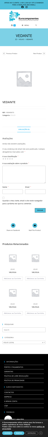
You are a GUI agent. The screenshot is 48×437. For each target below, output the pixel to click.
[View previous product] (4, 53)
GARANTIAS (8, 371)
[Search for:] (36, 25)
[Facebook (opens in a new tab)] (22, 7)
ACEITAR (7, 433)
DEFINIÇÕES (32, 433)
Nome (5, 187)
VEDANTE (29, 39)
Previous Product (11, 53)
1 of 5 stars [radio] (3, 159)
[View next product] (44, 53)
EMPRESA (8, 397)
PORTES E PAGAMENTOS (13, 367)
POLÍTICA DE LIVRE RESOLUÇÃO (16, 376)
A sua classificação (10, 156)
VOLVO (12, 115)
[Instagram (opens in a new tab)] (26, 7)
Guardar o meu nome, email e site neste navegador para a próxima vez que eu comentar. (22, 202)
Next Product (37, 53)
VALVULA (12, 272)
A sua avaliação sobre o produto (15, 163)
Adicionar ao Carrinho (12, 278)
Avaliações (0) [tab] (23, 129)
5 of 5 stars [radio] (12, 159)
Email (28, 187)
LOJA (6, 406)
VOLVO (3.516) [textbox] (23, 342)
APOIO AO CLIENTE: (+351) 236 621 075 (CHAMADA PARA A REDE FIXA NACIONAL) (24, 4)
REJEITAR (19, 433)
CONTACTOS (9, 392)
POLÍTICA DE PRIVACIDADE (14, 380)
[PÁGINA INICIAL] (16, 39)
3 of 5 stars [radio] (8, 159)
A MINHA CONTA (10, 401)
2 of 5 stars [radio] (5, 159)
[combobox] (24, 342)
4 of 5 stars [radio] (10, 159)
